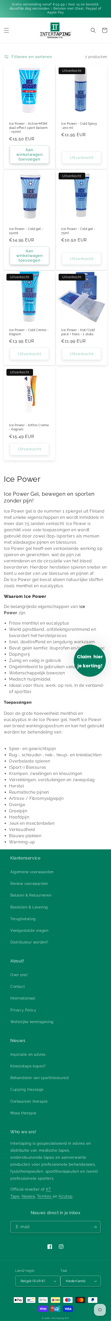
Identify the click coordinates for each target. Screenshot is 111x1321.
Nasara (28, 1196)
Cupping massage (27, 1089)
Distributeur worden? (29, 942)
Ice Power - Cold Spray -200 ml (79, 126)
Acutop (66, 1196)
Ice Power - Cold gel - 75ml (78, 231)
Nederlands (75, 1281)
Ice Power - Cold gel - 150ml (26, 231)
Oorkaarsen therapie (28, 1101)
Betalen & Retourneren (31, 895)
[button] (6, 30)
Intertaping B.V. (60, 1318)
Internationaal (22, 998)
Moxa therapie (23, 1113)
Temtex (44, 1196)
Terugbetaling (23, 919)
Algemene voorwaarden (32, 872)
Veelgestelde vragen (29, 930)
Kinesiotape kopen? (28, 1066)
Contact (17, 986)
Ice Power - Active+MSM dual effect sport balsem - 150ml (28, 128)
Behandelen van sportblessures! (39, 1078)
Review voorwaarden (29, 884)
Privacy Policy (23, 1010)
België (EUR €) (33, 1281)
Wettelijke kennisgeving (32, 1022)
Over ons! (19, 975)
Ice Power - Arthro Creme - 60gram (29, 427)
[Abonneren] (94, 1227)
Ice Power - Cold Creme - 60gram (29, 332)
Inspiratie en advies (28, 1054)
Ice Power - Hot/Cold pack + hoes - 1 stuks (78, 332)
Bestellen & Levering (29, 907)
